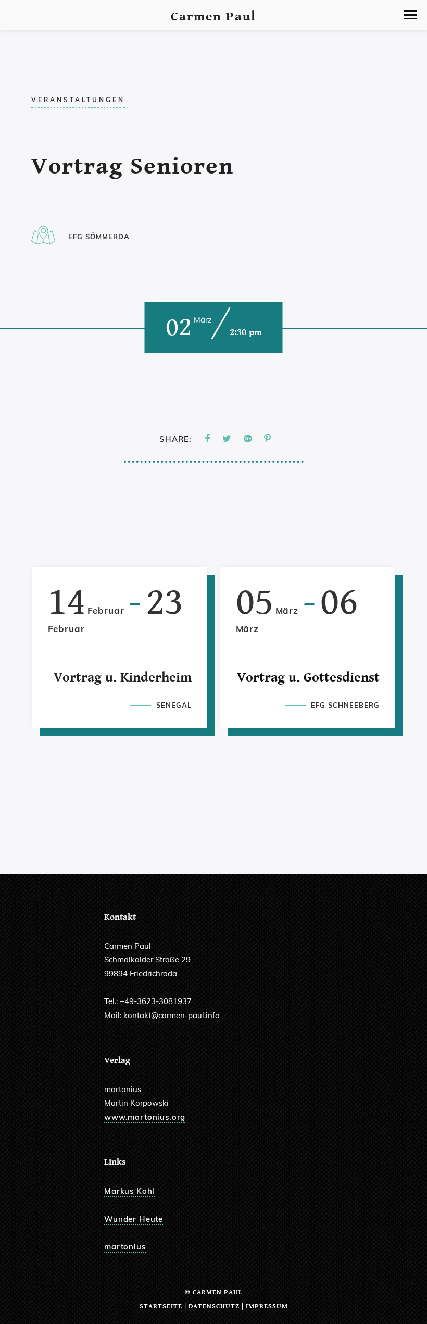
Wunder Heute (133, 1219)
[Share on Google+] (248, 439)
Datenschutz (214, 1306)
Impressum (267, 1306)
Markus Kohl (129, 1191)
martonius (125, 1247)
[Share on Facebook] (207, 439)
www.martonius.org (144, 1117)
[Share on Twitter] (226, 439)
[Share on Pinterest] (267, 439)
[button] (410, 15)
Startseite (161, 1306)
